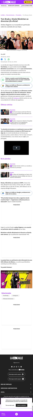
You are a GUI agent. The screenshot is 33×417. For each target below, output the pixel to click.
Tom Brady (5, 295)
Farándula (18, 15)
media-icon (16, 414)
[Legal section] (30, 392)
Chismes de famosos (8, 298)
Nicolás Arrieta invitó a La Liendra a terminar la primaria (21, 166)
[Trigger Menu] (2, 2)
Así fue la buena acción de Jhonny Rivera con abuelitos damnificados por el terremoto (20, 113)
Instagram (16, 98)
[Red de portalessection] (30, 384)
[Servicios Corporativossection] (30, 388)
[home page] (16, 358)
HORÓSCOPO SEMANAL (14, 5)
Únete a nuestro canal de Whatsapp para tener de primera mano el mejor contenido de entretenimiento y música (17, 79)
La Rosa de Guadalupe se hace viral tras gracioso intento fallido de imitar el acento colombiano (21, 176)
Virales (12, 172)
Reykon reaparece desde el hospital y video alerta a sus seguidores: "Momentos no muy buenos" (21, 122)
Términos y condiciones (8, 397)
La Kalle (3, 15)
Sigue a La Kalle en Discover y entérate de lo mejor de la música (17, 85)
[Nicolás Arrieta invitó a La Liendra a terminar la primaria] (5, 166)
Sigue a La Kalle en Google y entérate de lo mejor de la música (17, 193)
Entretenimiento (10, 15)
